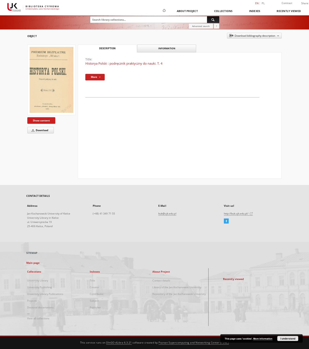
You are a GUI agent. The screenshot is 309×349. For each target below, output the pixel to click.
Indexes (254, 11)
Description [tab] (107, 48)
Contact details (161, 280)
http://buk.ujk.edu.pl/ (236, 213)
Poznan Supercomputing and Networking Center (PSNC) (193, 342)
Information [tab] (166, 48)
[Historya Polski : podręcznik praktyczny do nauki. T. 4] (51, 80)
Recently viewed (289, 11)
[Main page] (164, 11)
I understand (287, 338)
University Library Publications (45, 294)
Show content (41, 120)
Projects (32, 300)
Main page (33, 263)
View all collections (38, 318)
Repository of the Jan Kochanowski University (179, 294)
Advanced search (201, 26)
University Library (37, 280)
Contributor (96, 294)
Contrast (287, 3)
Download (41, 130)
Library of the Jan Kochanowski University (176, 287)
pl (263, 3)
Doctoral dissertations (40, 307)
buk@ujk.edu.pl (167, 213)
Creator (94, 287)
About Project (187, 11)
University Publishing (39, 287)
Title (92, 280)
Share (304, 3)
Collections (223, 11)
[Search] (213, 19)
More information (262, 338)
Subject (94, 300)
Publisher (95, 307)
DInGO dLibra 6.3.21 (119, 342)
